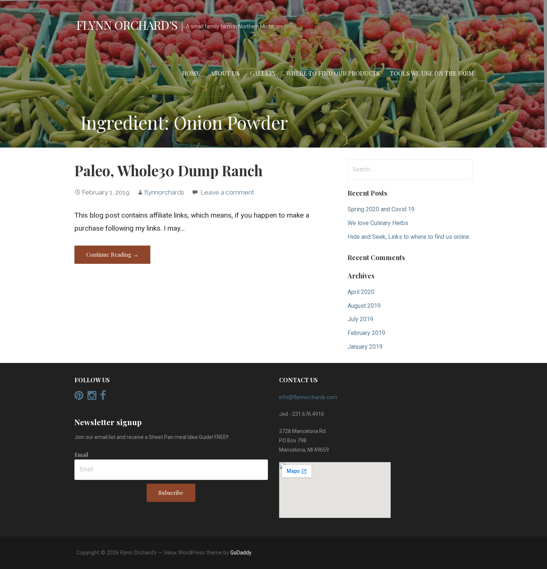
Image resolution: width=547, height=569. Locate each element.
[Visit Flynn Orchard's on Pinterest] (78, 397)
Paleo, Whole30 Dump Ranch (168, 170)
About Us (225, 73)
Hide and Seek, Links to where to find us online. (409, 236)
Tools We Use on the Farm (432, 73)
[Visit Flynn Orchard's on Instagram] (91, 397)
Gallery (263, 73)
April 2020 (361, 291)
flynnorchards (164, 192)
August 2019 (364, 305)
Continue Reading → (112, 254)
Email (81, 454)
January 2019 (365, 346)
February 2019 (366, 332)
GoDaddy (241, 553)
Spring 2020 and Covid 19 (381, 209)
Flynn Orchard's (126, 25)
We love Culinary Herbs (378, 223)
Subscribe (171, 492)
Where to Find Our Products (333, 73)
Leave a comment (227, 192)
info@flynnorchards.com (308, 397)
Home (191, 73)
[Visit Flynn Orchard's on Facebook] (103, 397)
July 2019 (360, 319)
